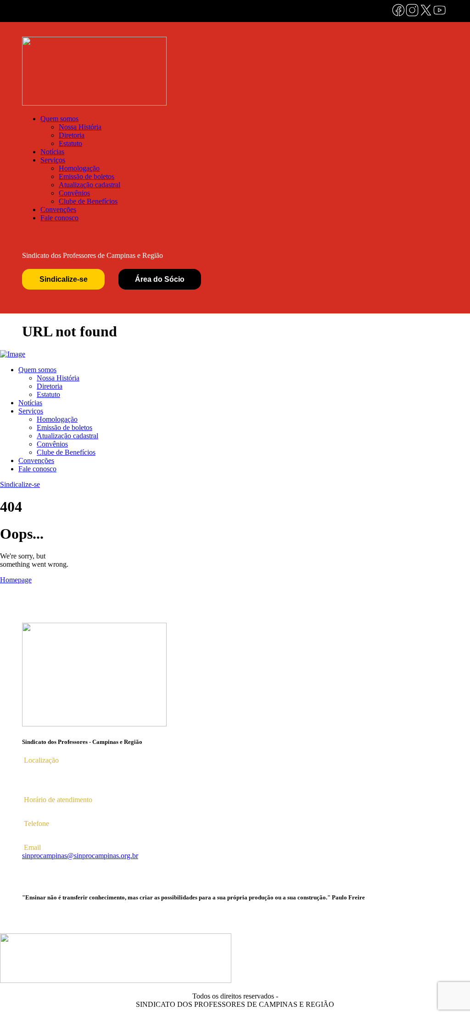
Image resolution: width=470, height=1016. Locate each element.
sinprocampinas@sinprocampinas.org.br (80, 856)
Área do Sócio (160, 279)
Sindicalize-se (63, 279)
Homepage (16, 580)
